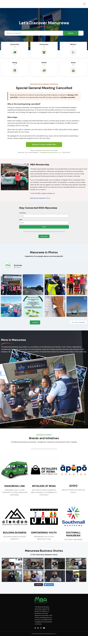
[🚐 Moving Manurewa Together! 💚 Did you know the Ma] (55, 306)
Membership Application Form (40, 198)
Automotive (14, 44)
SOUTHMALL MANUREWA (73, 534)
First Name (22, 213)
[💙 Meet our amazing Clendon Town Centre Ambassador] (11, 306)
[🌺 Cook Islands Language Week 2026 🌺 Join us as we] (33, 306)
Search (70, 33)
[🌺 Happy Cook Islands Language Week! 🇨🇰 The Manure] (77, 284)
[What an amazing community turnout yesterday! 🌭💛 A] (11, 284)
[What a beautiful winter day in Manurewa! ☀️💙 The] (77, 306)
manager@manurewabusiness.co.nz (50, 152)
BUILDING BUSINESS (14, 532)
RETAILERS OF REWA (44, 486)
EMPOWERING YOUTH (44, 532)
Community (44, 44)
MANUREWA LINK (14, 486)
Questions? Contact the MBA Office (44, 144)
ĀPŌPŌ (73, 486)
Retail (73, 63)
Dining (14, 63)
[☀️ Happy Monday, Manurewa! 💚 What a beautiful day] (33, 284)
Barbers (73, 44)
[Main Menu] (84, 4)
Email (20, 219)
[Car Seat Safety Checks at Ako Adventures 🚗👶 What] (55, 284)
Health (43, 63)
